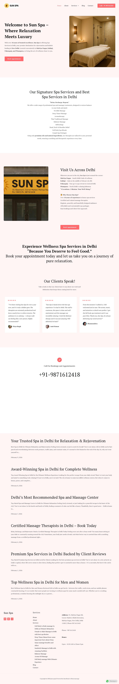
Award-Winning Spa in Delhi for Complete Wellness (54, 469)
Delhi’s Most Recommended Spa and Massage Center (55, 497)
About (66, 6)
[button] (78, 5)
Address (65, 615)
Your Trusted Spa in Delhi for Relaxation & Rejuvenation (58, 440)
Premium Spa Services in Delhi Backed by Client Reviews (58, 553)
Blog (83, 6)
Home (59, 6)
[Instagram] (12, 619)
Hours (64, 637)
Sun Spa (83, 175)
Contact (90, 6)
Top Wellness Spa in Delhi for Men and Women (50, 582)
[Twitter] (8, 619)
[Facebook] (5, 619)
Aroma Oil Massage (41, 656)
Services (74, 6)
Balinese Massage (40, 654)
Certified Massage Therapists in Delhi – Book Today (54, 525)
